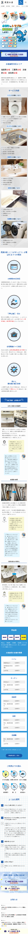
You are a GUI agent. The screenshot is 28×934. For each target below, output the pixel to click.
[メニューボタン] (25, 2)
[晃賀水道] (7, 2)
